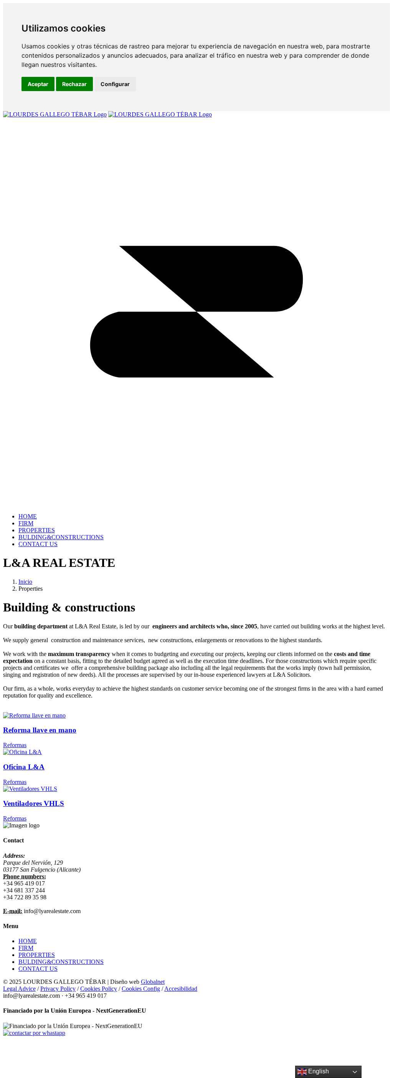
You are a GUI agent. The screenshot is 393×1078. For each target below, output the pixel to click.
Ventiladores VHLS (33, 803)
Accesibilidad (180, 988)
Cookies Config (141, 988)
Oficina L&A (24, 767)
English (318, 1071)
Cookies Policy (98, 988)
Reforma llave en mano (39, 730)
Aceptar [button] (38, 84)
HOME (27, 941)
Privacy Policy (58, 988)
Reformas (14, 745)
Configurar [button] (115, 84)
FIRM (25, 948)
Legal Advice (19, 988)
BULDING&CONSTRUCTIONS (61, 961)
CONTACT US (38, 968)
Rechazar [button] (74, 84)
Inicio (25, 581)
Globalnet (153, 981)
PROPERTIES (36, 955)
